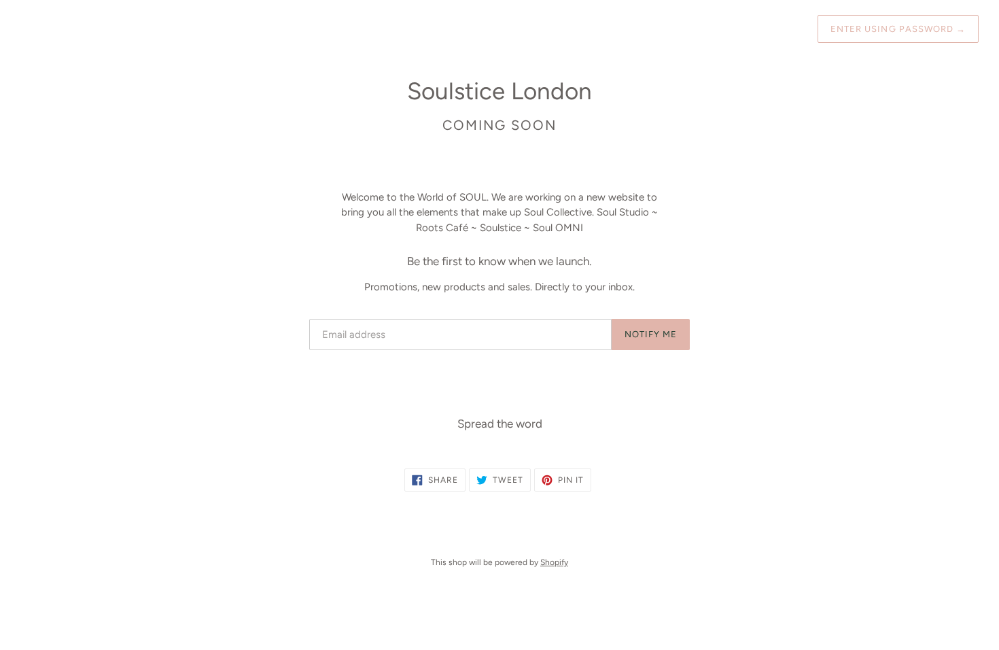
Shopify (554, 562)
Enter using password (898, 29)
